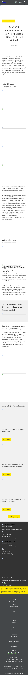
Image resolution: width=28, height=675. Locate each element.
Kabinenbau (14, 636)
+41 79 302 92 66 (7, 536)
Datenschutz (14, 625)
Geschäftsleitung (14, 606)
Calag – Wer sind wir (14, 601)
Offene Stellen (14, 609)
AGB (14, 627)
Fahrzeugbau (14, 634)
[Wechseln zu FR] (20, 2)
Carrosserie (14, 639)
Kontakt (14, 618)
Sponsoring (14, 613)
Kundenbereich (14, 630)
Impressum (14, 622)
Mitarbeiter (14, 620)
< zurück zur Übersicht (8, 21)
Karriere (14, 599)
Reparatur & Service (14, 641)
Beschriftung (14, 646)
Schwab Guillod (6, 56)
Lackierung (14, 644)
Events (14, 604)
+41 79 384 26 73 (7, 553)
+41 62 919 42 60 (7, 551)
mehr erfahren (6, 439)
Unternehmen (14, 597)
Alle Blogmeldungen (14, 516)
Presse (14, 611)
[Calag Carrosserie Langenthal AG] (4, 2)
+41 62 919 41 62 (7, 585)
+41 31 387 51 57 (7, 534)
